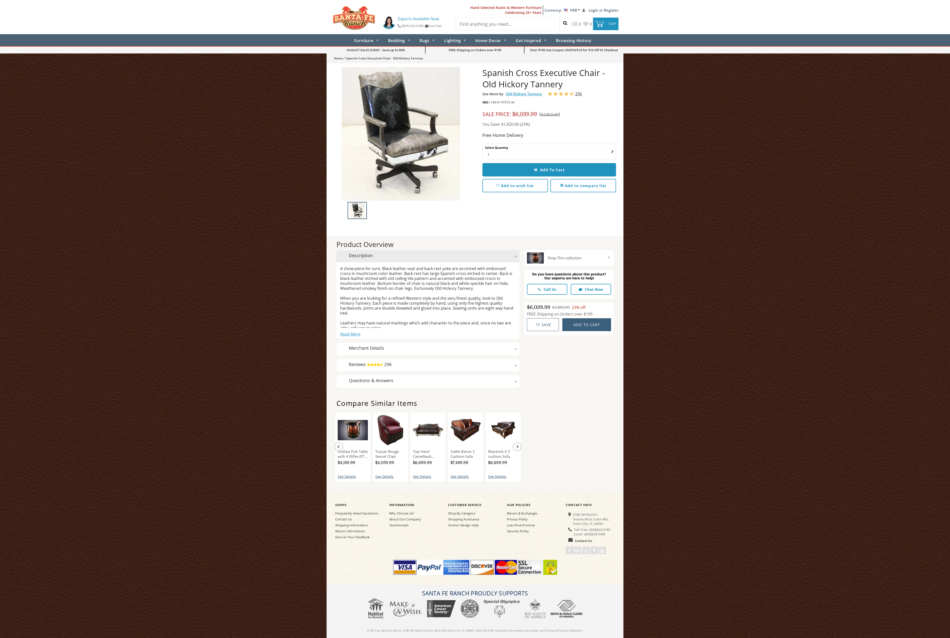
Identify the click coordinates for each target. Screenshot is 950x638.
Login (594, 10)
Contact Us (583, 541)
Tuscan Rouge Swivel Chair (387, 454)
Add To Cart (552, 169)
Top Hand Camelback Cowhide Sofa (424, 454)
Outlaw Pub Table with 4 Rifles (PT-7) (353, 454)
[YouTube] (602, 550)
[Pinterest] (594, 550)
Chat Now (594, 289)
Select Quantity (496, 148)
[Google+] (577, 550)
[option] (401, 134)
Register (611, 10)
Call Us (550, 289)
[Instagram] (586, 550)
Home (338, 58)
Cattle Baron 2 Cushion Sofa (463, 454)
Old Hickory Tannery (524, 93)
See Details (347, 476)
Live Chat (435, 26)
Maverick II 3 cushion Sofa (499, 454)
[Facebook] (569, 550)
